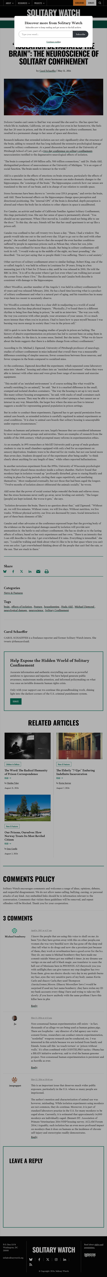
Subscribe (80, 34)
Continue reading (53, 41)
